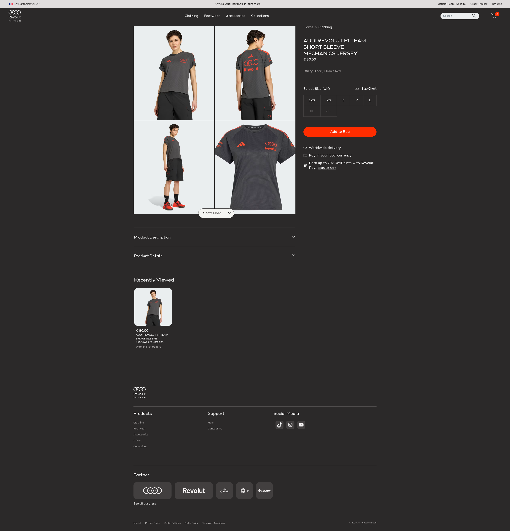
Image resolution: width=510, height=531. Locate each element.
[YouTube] (301, 424)
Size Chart (369, 88)
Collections (140, 446)
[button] (191, 16)
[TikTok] (279, 424)
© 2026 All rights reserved (363, 523)
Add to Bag (340, 131)
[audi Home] (15, 16)
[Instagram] (290, 424)
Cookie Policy (191, 523)
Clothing (325, 27)
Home (308, 27)
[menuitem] (191, 16)
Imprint (137, 523)
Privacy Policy (152, 523)
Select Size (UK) (316, 88)
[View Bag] (493, 15)
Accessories (140, 434)
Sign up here (327, 168)
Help (211, 422)
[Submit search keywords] (474, 16)
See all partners (144, 503)
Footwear (139, 428)
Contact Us (215, 428)
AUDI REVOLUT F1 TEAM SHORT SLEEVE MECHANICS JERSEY (152, 339)
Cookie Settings (172, 523)
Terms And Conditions (213, 523)
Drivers (137, 440)
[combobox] (460, 16)
